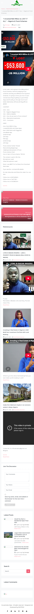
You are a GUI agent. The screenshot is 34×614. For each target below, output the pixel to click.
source (5, 185)
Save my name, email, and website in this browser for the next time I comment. (16, 499)
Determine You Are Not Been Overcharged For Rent (21, 548)
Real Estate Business (12, 9)
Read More (6, 305)
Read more (17, 528)
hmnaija (7, 25)
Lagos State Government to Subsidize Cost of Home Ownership (22, 534)
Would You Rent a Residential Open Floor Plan (21, 520)
